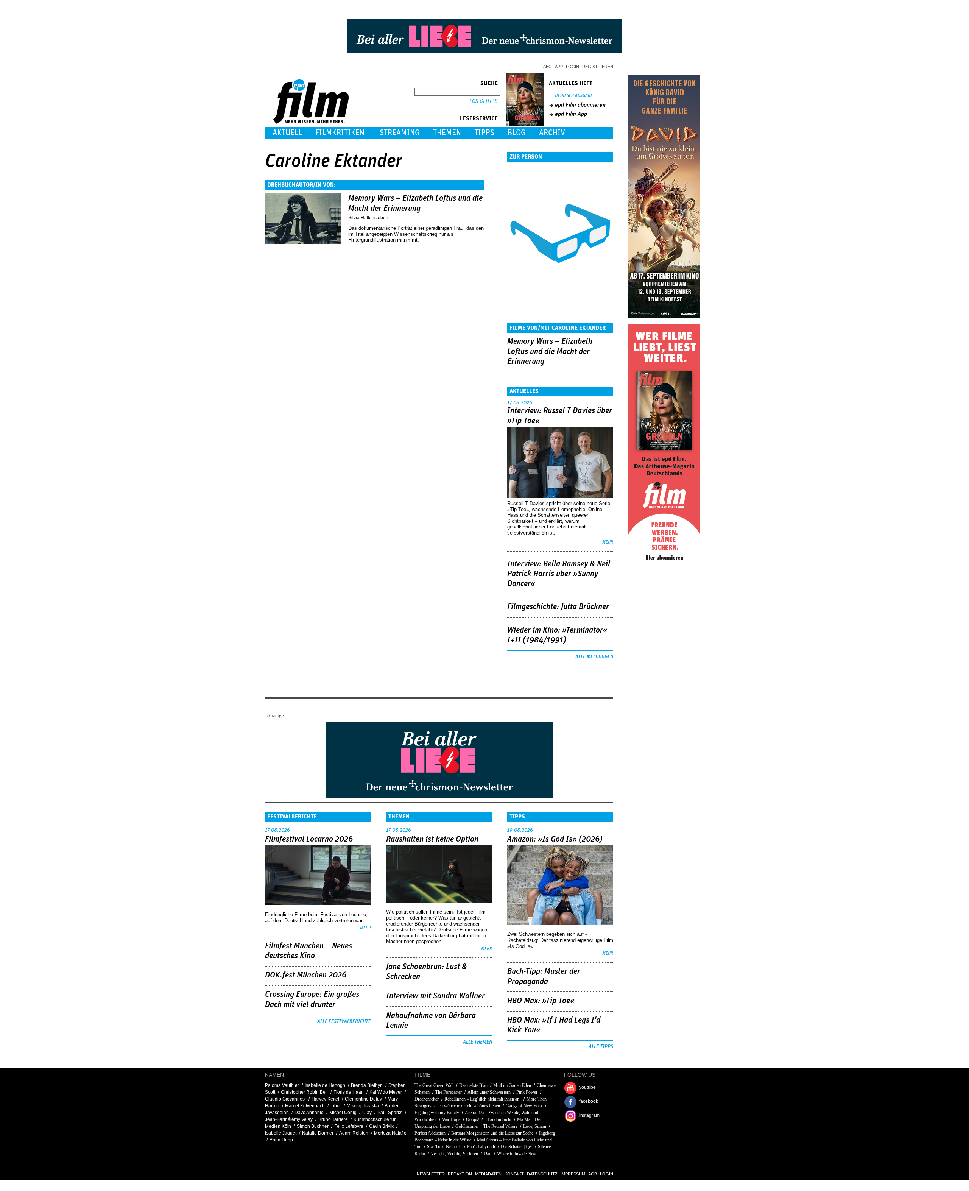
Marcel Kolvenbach (305, 1105)
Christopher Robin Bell (304, 1092)
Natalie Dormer (317, 1133)
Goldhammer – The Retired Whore (486, 1126)
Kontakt (514, 1174)
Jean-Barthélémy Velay (289, 1119)
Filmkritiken (340, 133)
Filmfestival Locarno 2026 (309, 839)
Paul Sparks (389, 1112)
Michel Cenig (343, 1112)
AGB (592, 1174)
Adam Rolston (353, 1133)
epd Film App (571, 114)
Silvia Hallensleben (368, 217)
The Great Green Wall (433, 1085)
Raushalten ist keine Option (432, 839)
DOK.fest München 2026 (305, 975)
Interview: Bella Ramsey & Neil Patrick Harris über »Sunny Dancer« (558, 574)
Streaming (400, 133)
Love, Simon (534, 1126)
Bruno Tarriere (333, 1119)
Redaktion (460, 1174)
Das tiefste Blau (473, 1085)
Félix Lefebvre (348, 1126)
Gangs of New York (524, 1105)
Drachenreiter (426, 1099)
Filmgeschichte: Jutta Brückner (558, 607)
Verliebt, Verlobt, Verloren (454, 1153)
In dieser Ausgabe (574, 96)
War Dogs (451, 1119)
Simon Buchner (313, 1126)
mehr (607, 542)
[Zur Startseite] (312, 122)
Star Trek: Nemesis (444, 1146)
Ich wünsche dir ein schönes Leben (468, 1105)
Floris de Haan (348, 1092)
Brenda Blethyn (367, 1085)
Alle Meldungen (594, 656)
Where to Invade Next (516, 1153)
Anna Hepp (281, 1140)
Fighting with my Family (436, 1112)
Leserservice (479, 118)
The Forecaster (448, 1092)
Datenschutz (542, 1174)
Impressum (573, 1174)
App (559, 66)
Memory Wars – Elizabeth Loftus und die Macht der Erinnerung (549, 351)
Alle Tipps (601, 1046)
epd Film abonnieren (580, 105)
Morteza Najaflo (390, 1133)
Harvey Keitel (325, 1099)
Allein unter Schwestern (489, 1092)
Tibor (335, 1105)
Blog (517, 133)
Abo (547, 66)
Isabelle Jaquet (280, 1133)
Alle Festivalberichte (344, 1021)
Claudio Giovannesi (285, 1099)
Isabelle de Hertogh (325, 1085)
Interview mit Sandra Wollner (435, 996)
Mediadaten (488, 1174)
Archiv (552, 133)
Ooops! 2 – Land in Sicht (488, 1119)
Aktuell (287, 133)
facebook (588, 1101)
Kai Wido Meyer (385, 1092)
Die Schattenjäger (516, 1146)
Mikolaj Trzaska (363, 1105)
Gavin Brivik (381, 1126)
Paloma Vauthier (282, 1085)
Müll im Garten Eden (512, 1085)
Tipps (484, 133)
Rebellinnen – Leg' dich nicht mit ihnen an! (482, 1099)
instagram (589, 1115)
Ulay (367, 1112)
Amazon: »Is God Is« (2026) (555, 839)
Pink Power (526, 1092)
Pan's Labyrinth (481, 1146)
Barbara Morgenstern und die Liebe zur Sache (492, 1133)
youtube (587, 1087)
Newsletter (431, 1174)
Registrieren (597, 66)
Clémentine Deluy (363, 1099)
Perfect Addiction (430, 1133)
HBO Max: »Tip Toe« (541, 1001)
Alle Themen (477, 1042)
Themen (447, 133)
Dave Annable (309, 1112)
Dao (487, 1153)
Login (572, 66)
